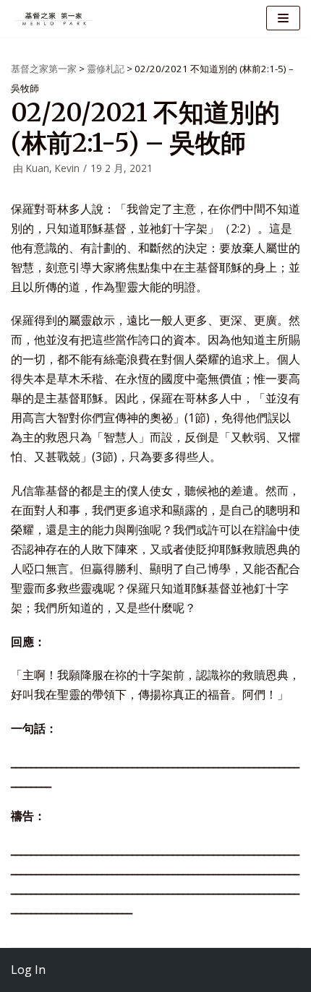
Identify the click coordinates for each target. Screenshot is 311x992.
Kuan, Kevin (53, 168)
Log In (28, 970)
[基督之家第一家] (54, 18)
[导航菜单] (283, 18)
